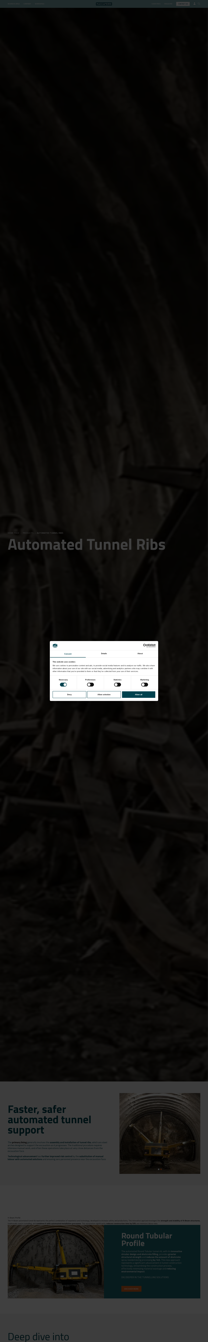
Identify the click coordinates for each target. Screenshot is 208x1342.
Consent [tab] (68, 654)
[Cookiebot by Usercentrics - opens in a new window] (145, 645)
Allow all (138, 695)
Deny (69, 695)
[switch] (90, 685)
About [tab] (140, 654)
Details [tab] (104, 654)
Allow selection (104, 695)
